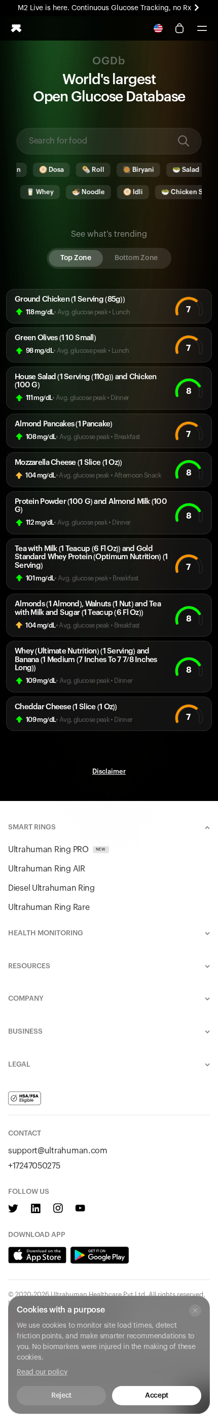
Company (26, 998)
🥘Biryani (131, 169)
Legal (19, 1064)
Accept (156, 1395)
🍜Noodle (80, 192)
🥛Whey (32, 192)
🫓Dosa (43, 169)
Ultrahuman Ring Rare (48, 907)
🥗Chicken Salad (180, 192)
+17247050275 (34, 1166)
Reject (61, 1395)
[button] (202, 28)
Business (25, 1031)
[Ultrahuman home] (16, 28)
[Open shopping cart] (179, 28)
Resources (29, 966)
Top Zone (75, 258)
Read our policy (42, 1372)
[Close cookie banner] (195, 1310)
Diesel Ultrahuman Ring (51, 888)
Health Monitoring (45, 933)
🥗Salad (178, 169)
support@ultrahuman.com (57, 1151)
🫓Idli (125, 192)
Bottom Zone (136, 258)
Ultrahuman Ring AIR (46, 869)
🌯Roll (86, 169)
